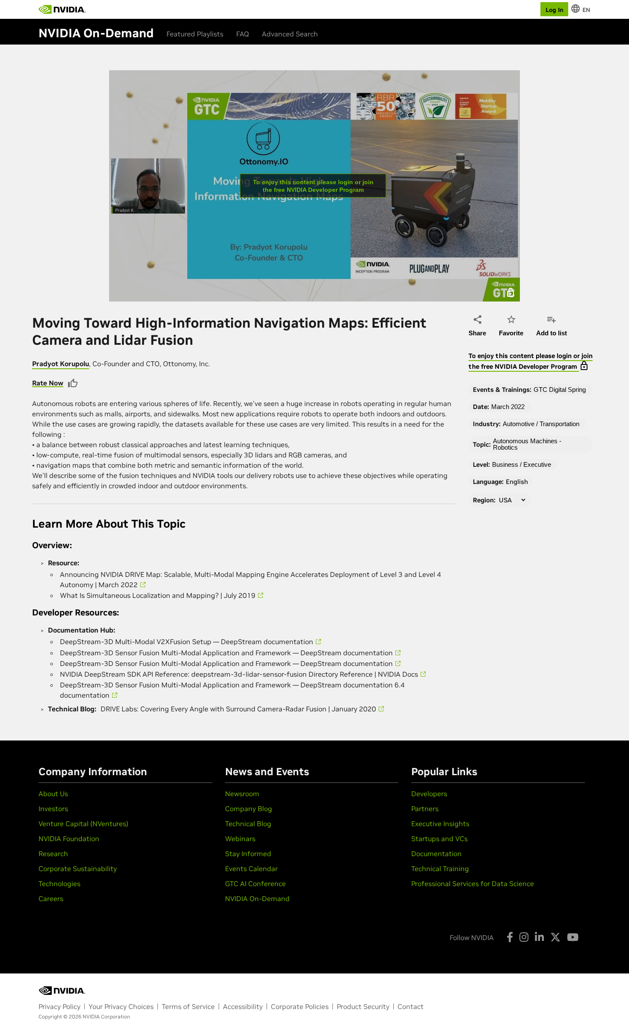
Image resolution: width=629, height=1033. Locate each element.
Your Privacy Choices (121, 1006)
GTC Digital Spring (560, 389)
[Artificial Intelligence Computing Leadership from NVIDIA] (62, 9)
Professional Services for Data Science (472, 883)
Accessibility (243, 1006)
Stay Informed (248, 853)
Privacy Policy (59, 1006)
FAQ (242, 34)
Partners (425, 808)
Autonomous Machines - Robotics (527, 444)
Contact (411, 1006)
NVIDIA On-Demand (257, 898)
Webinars (240, 838)
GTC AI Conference (255, 883)
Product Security (363, 1006)
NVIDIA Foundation (69, 838)
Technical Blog (248, 823)
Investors (53, 808)
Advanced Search (290, 34)
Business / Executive (521, 464)
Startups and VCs (439, 838)
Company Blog (248, 808)
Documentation (436, 853)
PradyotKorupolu (60, 363)
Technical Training (440, 868)
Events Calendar (251, 868)
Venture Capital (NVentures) (83, 823)
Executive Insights (440, 823)
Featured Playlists (194, 34)
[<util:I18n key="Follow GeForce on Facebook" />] (510, 937)
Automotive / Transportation (541, 424)
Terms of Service (188, 1006)
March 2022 (508, 406)
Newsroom (242, 793)
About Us (53, 793)
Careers (51, 898)
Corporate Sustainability (78, 868)
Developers (429, 793)
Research (53, 853)
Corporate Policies (300, 1006)
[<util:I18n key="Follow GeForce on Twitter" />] (555, 937)
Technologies (59, 883)
